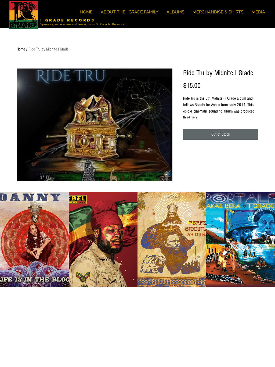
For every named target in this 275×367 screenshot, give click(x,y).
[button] (34, 283)
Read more (190, 117)
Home (21, 49)
